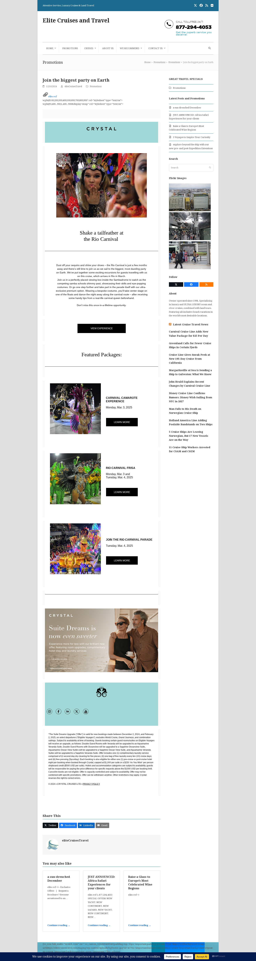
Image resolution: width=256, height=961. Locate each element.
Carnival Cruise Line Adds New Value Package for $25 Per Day (188, 333)
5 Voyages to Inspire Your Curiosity (191, 137)
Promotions (96, 86)
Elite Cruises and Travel (76, 20)
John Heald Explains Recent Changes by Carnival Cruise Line (189, 383)
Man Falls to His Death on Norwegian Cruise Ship (185, 411)
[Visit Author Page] (52, 844)
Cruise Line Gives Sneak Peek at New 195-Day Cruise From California (189, 358)
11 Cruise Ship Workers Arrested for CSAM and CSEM (189, 449)
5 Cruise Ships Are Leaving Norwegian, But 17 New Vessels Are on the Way (188, 435)
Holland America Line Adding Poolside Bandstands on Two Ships (190, 422)
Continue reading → (58, 925)
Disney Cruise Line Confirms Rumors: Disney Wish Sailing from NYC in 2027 (190, 397)
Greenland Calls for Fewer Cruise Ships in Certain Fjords (190, 345)
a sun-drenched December (187, 107)
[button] (209, 48)
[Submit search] (210, 167)
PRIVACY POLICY (91, 784)
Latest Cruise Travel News (190, 324)
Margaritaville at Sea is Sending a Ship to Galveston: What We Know (190, 372)
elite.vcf (52, 96)
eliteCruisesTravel (73, 86)
